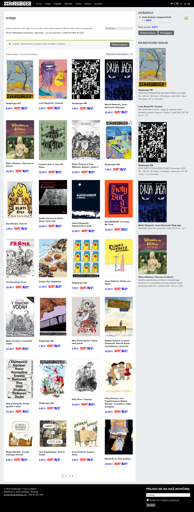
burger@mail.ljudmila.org (15, 495)
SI (185, 4)
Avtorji (78, 4)
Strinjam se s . (164, 500)
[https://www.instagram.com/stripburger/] (177, 3)
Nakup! (88, 4)
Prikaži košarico (119, 45)
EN (188, 4)
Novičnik (98, 4)
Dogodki (57, 4)
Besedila (68, 4)
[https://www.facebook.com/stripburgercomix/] (174, 3)
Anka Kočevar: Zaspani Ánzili (156, 17)
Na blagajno (166, 33)
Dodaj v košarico (23, 108)
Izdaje (47, 4)
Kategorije (110, 28)
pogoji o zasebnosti (170, 500)
